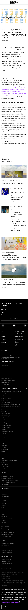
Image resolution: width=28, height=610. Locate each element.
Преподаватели (5, 509)
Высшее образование (7, 376)
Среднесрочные (5, 413)
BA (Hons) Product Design (15, 95)
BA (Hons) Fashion (18, 87)
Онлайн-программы (6, 423)
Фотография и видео (6, 402)
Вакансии (3, 520)
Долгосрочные (5, 494)
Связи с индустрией (6, 518)
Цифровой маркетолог (7, 478)
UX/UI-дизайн (4, 433)
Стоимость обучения (6, 530)
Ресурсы (3, 514)
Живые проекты (5, 547)
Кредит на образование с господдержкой (12, 580)
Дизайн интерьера (6, 425)
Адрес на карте (19, 336)
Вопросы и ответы (6, 536)
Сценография (4, 400)
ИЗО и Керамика (5, 415)
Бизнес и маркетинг (6, 382)
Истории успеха (3, 343)
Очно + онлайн (5, 466)
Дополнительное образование (9, 388)
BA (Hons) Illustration (16, 89)
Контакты (3, 522)
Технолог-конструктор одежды (9, 480)
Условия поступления (6, 529)
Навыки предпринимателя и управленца (11, 456)
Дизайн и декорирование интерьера (10, 406)
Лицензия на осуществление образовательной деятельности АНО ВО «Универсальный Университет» (13, 584)
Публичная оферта (6, 576)
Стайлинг (3, 429)
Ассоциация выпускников (7, 543)
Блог (3, 161)
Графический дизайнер (7, 476)
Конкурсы (3, 548)
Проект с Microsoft (6, 568)
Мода (2, 443)
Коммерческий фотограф (8, 482)
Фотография (4, 464)
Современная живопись (7, 431)
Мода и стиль (5, 396)
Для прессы (4, 512)
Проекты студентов (6, 556)
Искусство (4, 462)
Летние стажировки (6, 552)
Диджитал (4, 451)
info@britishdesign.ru (20, 333)
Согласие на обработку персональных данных (13, 572)
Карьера (3, 540)
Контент (3, 447)
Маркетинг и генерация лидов (9, 460)
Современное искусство (7, 394)
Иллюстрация (5, 393)
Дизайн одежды (5, 427)
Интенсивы (4, 441)
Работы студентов (4, 349)
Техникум (3, 472)
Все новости (9, 161)
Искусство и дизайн (6, 378)
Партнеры (4, 516)
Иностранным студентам (7, 532)
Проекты (17, 180)
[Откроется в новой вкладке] (2, 325)
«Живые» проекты (6, 561)
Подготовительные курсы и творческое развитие (11, 410)
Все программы (5, 384)
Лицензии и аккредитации (8, 511)
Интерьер (3, 453)
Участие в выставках (6, 550)
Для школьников (5, 488)
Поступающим (5, 526)
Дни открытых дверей (3, 334)
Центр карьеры (5, 545)
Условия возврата (6, 578)
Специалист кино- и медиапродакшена (11, 474)
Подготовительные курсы (8, 380)
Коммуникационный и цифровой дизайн (11, 391)
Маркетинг (4, 435)
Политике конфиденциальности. (10, 602)
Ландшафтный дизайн (7, 417)
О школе (3, 500)
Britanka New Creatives (7, 565)
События (3, 339)
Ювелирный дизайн (6, 398)
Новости (3, 503)
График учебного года (7, 534)
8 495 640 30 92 (19, 331)
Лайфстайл (4, 455)
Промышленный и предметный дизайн (11, 404)
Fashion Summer (5, 566)
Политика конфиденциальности (9, 574)
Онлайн (3, 458)
